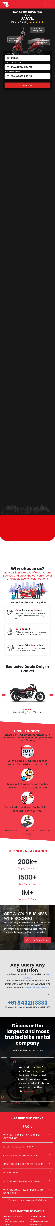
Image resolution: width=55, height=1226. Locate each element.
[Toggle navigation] (49, 4)
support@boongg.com (37, 987)
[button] (27, 994)
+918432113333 (28, 1002)
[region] (27, 694)
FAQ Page (41, 1200)
